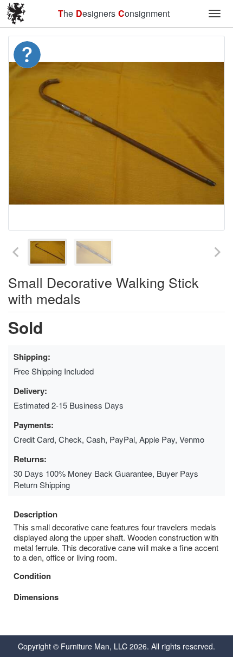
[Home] (16, 13)
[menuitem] (47, 252)
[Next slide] (217, 252)
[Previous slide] (16, 252)
